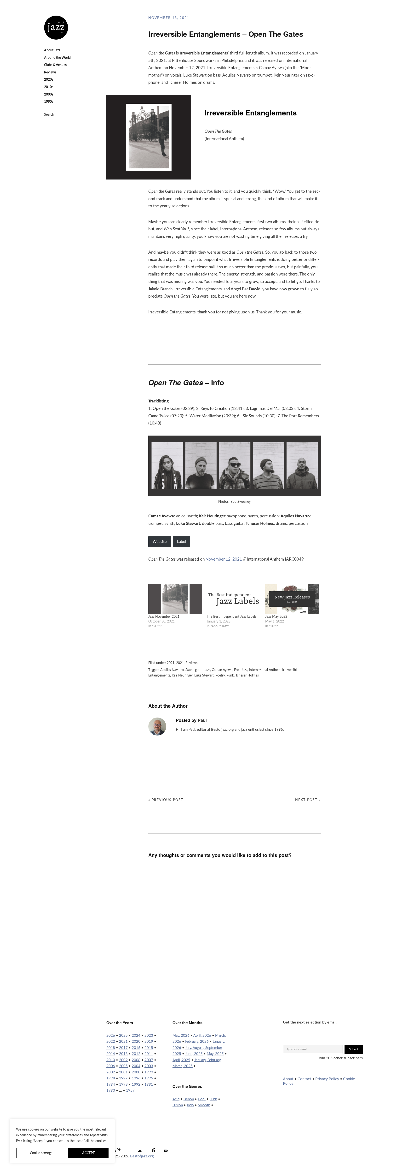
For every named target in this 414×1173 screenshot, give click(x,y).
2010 (110, 1060)
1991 (148, 1084)
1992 (136, 1084)
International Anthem (265, 670)
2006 (110, 1066)
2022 (110, 1041)
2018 (110, 1048)
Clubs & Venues (55, 65)
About (288, 1079)
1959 (130, 1090)
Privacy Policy (327, 1079)
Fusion (177, 1105)
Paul (202, 720)
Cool (202, 1099)
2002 (110, 1072)
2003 (148, 1066)
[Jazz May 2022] (292, 599)
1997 (123, 1078)
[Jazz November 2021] (175, 599)
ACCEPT (88, 1153)
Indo (190, 1105)
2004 (136, 1066)
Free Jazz (240, 670)
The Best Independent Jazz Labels (231, 616)
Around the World (57, 58)
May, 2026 (181, 1035)
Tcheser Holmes (247, 675)
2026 (110, 1035)
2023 (148, 1035)
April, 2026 (202, 1035)
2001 (123, 1072)
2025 (123, 1035)
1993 (123, 1084)
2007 (148, 1060)
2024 (136, 1035)
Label (181, 542)
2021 (170, 663)
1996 (136, 1078)
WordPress (149, 1146)
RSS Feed (162, 1146)
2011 (148, 1054)
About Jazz (52, 50)
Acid (175, 1099)
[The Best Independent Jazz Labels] (233, 599)
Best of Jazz (56, 28)
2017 (123, 1048)
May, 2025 (215, 1054)
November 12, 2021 (224, 559)
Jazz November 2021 (163, 616)
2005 (123, 1066)
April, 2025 (181, 1060)
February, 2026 (197, 1041)
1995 (148, 1078)
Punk (230, 675)
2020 (136, 1041)
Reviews (50, 72)
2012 (136, 1054)
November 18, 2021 (168, 18)
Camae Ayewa (222, 670)
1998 (110, 1078)
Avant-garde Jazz (197, 670)
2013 (123, 1054)
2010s (48, 87)
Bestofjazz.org (142, 1156)
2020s (48, 79)
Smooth (204, 1105)
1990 (110, 1090)
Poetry (220, 675)
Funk (213, 1099)
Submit (353, 1049)
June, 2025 (194, 1054)
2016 (136, 1048)
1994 (110, 1084)
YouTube (136, 1146)
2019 (148, 1041)
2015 (148, 1048)
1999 (148, 1072)
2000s (48, 94)
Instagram (123, 1146)
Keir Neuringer (182, 675)
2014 (110, 1054)
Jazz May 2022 (276, 616)
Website (160, 542)
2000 (136, 1072)
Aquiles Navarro (172, 670)
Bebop (189, 1099)
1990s (48, 101)
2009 (123, 1060)
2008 (136, 1060)
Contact (304, 1079)
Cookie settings (41, 1153)
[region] (62, 1141)
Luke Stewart (204, 675)
